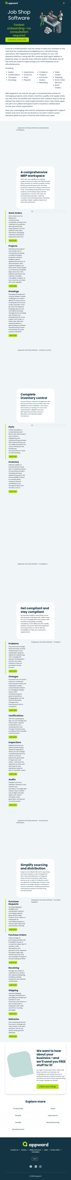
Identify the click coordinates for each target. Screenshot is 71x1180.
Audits (21, 789)
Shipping (18, 993)
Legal (46, 1150)
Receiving (21, 975)
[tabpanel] (48, 275)
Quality (18, 1122)
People (18, 1115)
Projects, (18, 266)
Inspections (19, 750)
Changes (12, 698)
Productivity (18, 1108)
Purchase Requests (15, 907)
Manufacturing (52, 1122)
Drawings (12, 309)
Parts (20, 442)
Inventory (18, 475)
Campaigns (35, 1152)
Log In (35, 1159)
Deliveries (12, 1033)
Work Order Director (15, 227)
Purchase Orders (14, 952)
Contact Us (14, 1150)
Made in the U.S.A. (35, 1150)
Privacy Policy (55, 1150)
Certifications (19, 719)
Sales (52, 1108)
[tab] (17, 225)
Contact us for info (17, 39)
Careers (24, 1150)
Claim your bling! (47, 1086)
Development (18, 1129)
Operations (53, 1115)
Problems (18, 655)
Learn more (12, 240)
